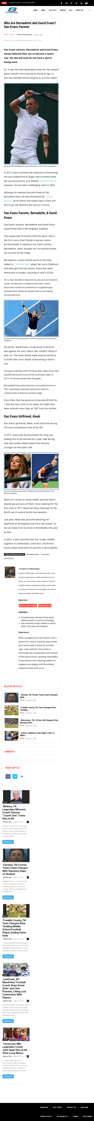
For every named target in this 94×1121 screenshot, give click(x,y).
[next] (51, 3)
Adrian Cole (7, 822)
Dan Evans (45, 554)
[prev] (47, 3)
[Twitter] (81, 3)
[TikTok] (76, 3)
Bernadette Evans (33, 554)
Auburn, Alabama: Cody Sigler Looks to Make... (37, 734)
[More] (22, 776)
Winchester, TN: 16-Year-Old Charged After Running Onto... (39, 721)
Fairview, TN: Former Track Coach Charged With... (39, 696)
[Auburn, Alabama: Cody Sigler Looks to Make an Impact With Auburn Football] (11, 735)
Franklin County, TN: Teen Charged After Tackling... (38, 708)
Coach (5, 802)
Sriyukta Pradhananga (24, 34)
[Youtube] (86, 3)
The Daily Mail (22, 264)
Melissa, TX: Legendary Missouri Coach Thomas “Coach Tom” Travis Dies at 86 (14, 812)
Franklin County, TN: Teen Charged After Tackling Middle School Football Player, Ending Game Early (14, 928)
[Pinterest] (71, 3)
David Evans (9, 558)
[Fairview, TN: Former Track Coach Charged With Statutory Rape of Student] (11, 697)
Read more (8, 842)
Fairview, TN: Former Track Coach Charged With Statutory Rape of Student (15, 869)
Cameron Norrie (47, 180)
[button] (89, 10)
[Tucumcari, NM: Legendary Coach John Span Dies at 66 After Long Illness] (15, 1034)
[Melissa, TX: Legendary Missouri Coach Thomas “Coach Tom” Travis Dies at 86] (15, 796)
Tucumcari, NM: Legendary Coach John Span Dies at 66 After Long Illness (14, 1048)
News (6, 34)
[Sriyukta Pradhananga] (10, 619)
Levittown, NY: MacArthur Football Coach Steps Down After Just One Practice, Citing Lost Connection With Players (14, 988)
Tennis (12, 34)
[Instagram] (66, 3)
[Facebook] (61, 3)
